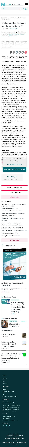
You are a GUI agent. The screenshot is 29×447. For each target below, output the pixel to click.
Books (4, 393)
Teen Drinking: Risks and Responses (11, 211)
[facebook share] (14, 52)
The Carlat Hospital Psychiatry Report (11, 407)
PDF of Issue (13, 36)
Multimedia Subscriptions (8, 391)
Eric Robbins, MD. (13, 28)
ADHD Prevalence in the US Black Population (14, 230)
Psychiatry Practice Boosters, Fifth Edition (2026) (12, 284)
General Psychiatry (15, 300)
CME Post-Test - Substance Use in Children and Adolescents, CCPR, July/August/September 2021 (13, 206)
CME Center (5, 379)
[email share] (20, 52)
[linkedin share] (17, 52)
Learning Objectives (13, 34)
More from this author (10, 179)
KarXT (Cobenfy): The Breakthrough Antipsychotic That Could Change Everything (18, 307)
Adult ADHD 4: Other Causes (14, 325)
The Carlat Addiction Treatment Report (11, 405)
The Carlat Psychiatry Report (9, 402)
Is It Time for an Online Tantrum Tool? (12, 227)
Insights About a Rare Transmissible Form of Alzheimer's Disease (8, 344)
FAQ (3, 381)
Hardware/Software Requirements (12, 438)
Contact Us (5, 383)
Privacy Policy (14, 435)
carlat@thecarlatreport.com (9, 416)
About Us (5, 378)
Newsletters (5, 389)
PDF (26, 52)
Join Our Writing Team (8, 334)
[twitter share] (11, 52)
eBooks (4, 394)
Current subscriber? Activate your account (14, 169)
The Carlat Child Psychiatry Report (10, 403)
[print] (22, 52)
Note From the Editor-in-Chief (9, 233)
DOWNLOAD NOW (14, 240)
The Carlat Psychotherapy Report (10, 411)
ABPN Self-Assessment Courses (10, 396)
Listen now (23, 321)
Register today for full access (14, 164)
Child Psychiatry (8, 17)
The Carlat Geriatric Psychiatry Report (11, 409)
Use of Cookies (16, 437)
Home (2, 17)
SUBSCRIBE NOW (14, 197)
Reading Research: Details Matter (10, 236)
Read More (13, 313)
